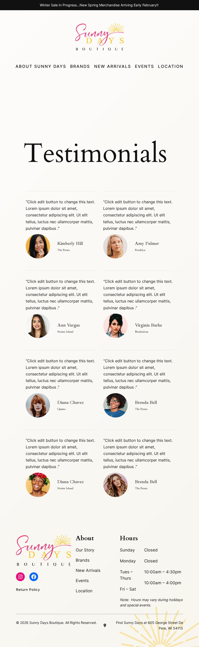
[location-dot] (105, 625)
